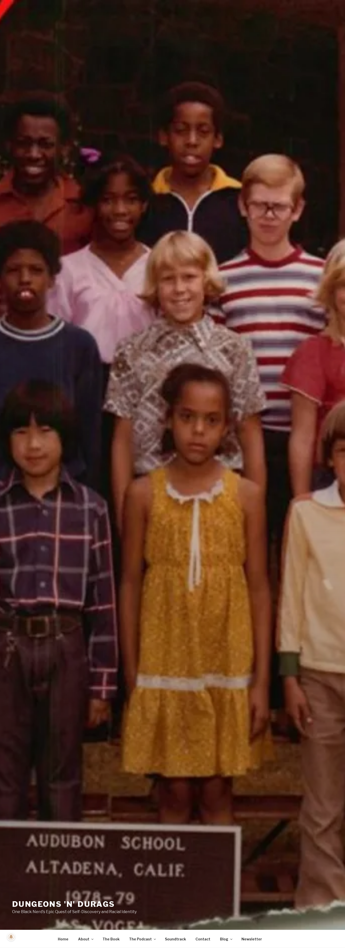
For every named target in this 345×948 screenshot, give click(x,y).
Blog (224, 939)
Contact (202, 939)
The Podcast (140, 939)
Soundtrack (175, 939)
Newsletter (251, 939)
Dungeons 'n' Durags (63, 904)
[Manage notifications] (11, 937)
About (83, 939)
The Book (111, 939)
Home (63, 939)
